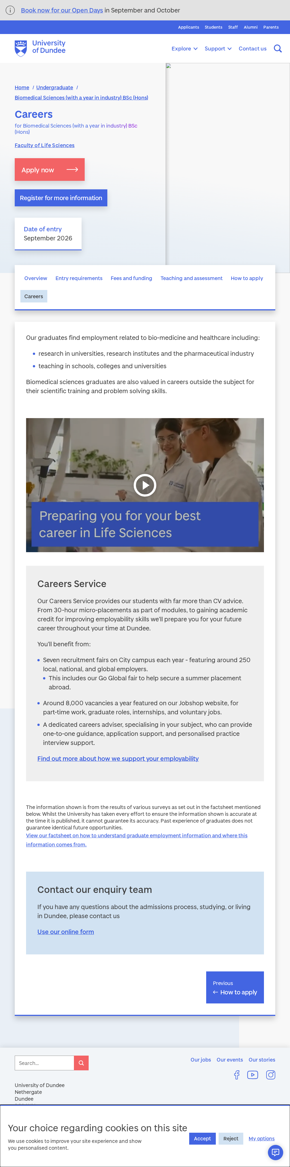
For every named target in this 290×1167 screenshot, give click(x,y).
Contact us (253, 48)
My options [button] (262, 1138)
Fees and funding (131, 278)
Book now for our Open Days (62, 10)
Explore (181, 48)
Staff (233, 27)
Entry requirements (79, 278)
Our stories (262, 1059)
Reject (230, 1138)
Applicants (188, 27)
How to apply (247, 278)
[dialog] (145, 1136)
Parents (271, 27)
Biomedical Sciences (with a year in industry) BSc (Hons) (81, 97)
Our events (230, 1059)
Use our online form (65, 931)
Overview (35, 278)
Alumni (251, 27)
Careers (33, 296)
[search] (81, 1063)
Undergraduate (54, 87)
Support (215, 48)
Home (22, 87)
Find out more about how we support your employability (118, 758)
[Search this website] (278, 48)
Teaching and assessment (192, 278)
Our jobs (201, 1059)
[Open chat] (275, 1152)
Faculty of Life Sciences (45, 145)
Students (213, 27)
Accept (202, 1138)
